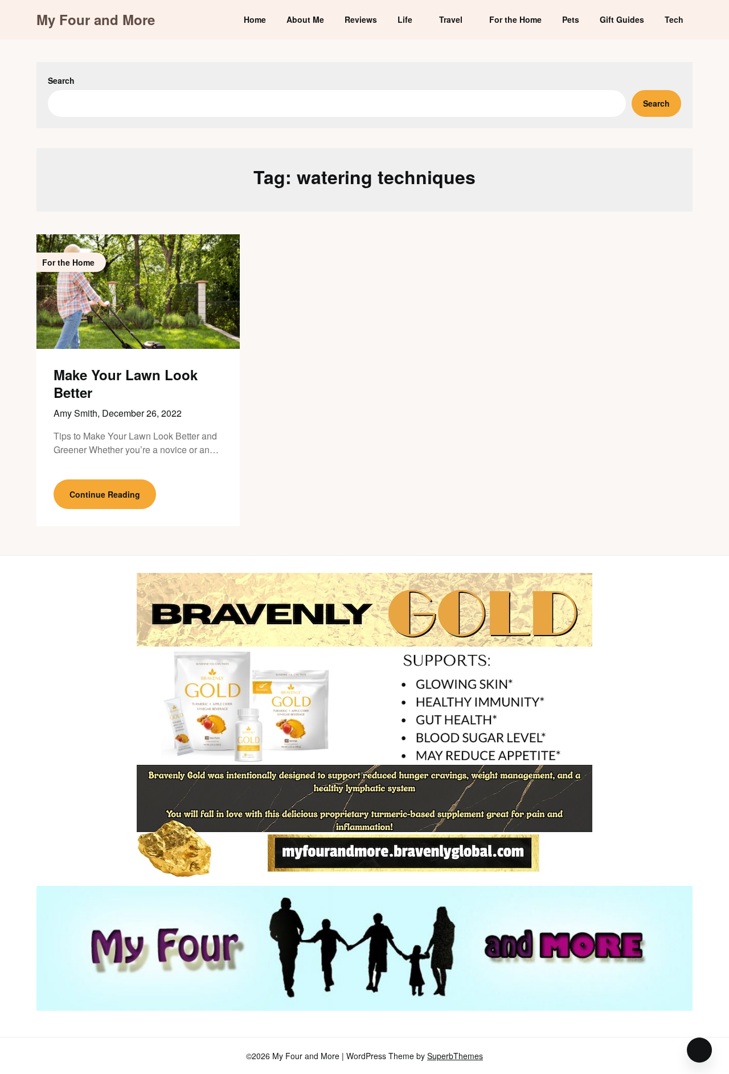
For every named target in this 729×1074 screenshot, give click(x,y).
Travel (450, 19)
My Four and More (95, 20)
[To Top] (699, 1050)
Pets (570, 19)
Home (255, 19)
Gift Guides (622, 19)
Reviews (361, 19)
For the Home (515, 19)
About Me (305, 19)
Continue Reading (104, 494)
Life (405, 19)
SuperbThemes (455, 1055)
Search (61, 80)
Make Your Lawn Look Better (126, 383)
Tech (674, 19)
